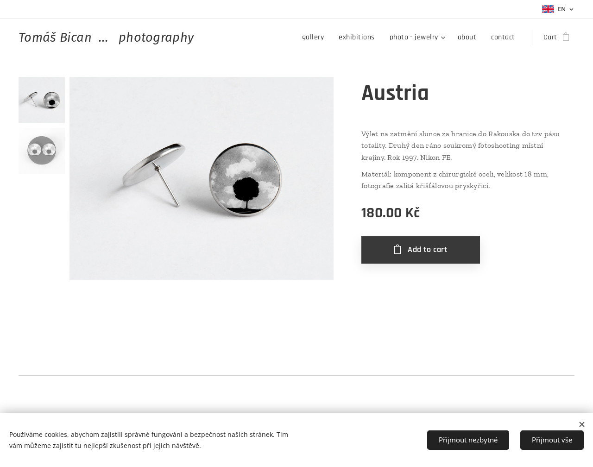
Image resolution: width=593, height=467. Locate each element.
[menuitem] (315, 37)
